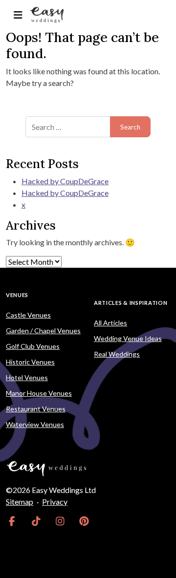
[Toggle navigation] (18, 15)
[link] (12, 521)
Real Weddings (117, 354)
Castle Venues (28, 315)
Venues (17, 295)
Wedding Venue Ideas (128, 338)
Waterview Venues (35, 424)
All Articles (110, 323)
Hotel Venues (27, 377)
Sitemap (19, 501)
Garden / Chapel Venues (43, 330)
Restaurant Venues (36, 409)
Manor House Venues (39, 393)
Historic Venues (30, 362)
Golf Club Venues (33, 346)
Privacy (54, 501)
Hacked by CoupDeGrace (65, 181)
